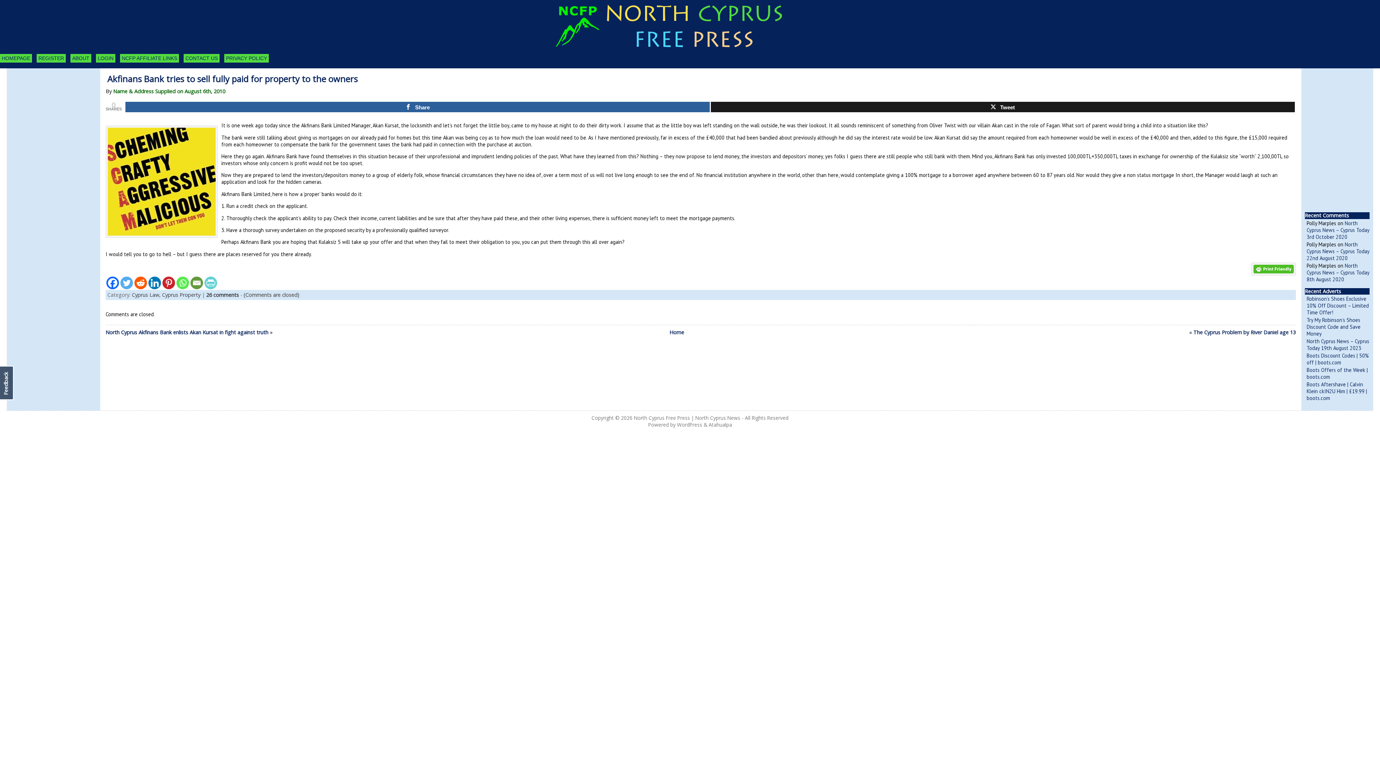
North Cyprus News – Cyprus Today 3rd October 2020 (1338, 230)
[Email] (196, 283)
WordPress (689, 424)
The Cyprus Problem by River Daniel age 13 (1244, 332)
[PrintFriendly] (210, 283)
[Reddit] (140, 283)
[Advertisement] (46, 108)
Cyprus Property (181, 294)
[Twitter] (126, 283)
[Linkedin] (154, 283)
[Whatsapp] (182, 283)
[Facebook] (112, 283)
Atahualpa (720, 424)
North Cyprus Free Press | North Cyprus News (687, 417)
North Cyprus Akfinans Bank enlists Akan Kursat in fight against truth (187, 332)
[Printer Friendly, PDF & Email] (1273, 268)
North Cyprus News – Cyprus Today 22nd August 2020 (1338, 251)
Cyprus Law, (147, 294)
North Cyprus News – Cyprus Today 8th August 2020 (1338, 272)
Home (677, 332)
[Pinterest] (168, 283)
